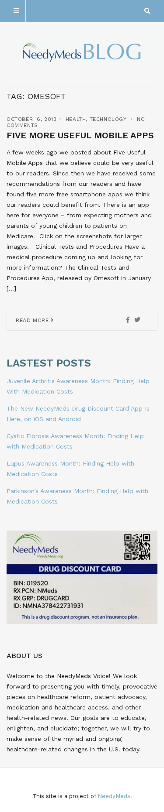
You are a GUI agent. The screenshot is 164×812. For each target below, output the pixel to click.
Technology (108, 119)
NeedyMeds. (115, 796)
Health (76, 119)
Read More (33, 320)
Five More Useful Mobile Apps (80, 135)
